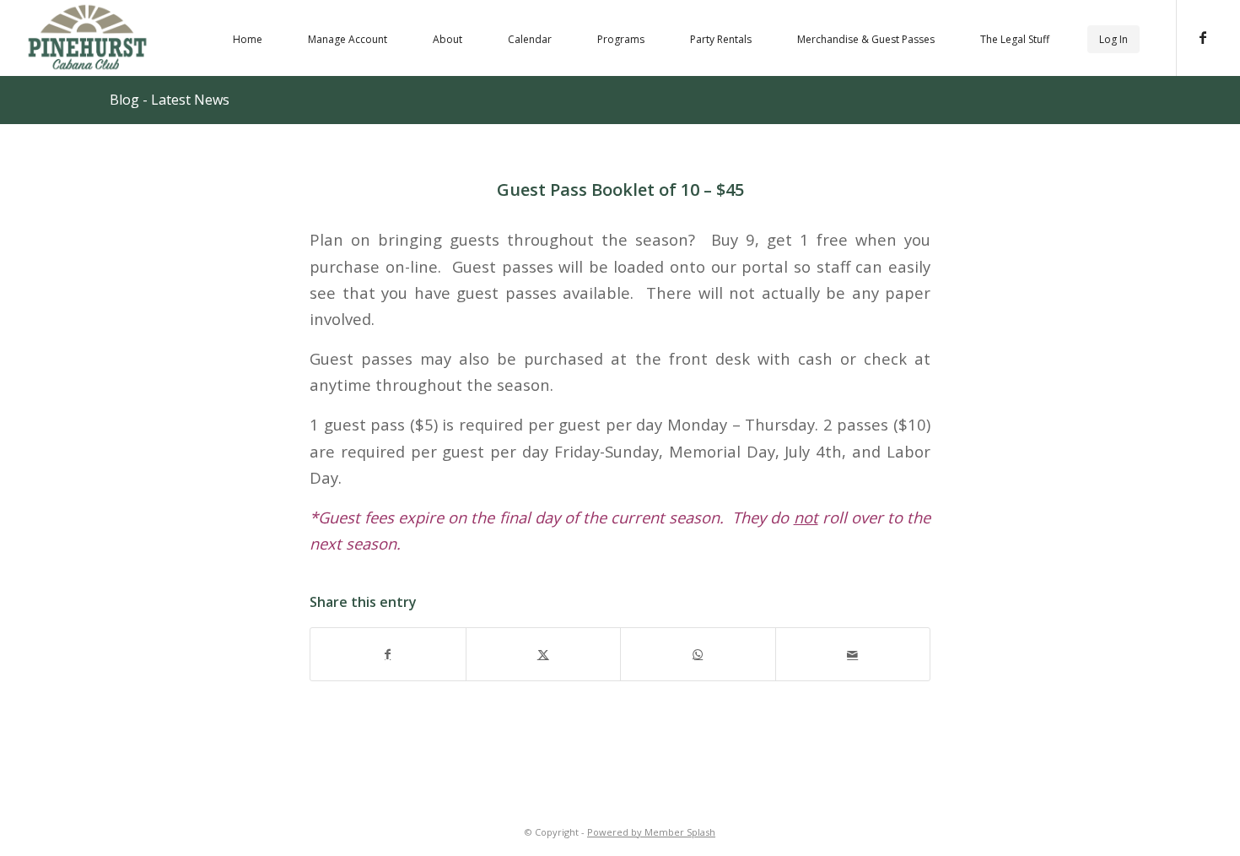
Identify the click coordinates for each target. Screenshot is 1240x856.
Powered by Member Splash (651, 832)
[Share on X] (543, 654)
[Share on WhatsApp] (698, 654)
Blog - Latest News (169, 99)
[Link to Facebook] (1203, 37)
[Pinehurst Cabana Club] (87, 37)
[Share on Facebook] (388, 654)
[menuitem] (247, 38)
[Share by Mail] (853, 654)
